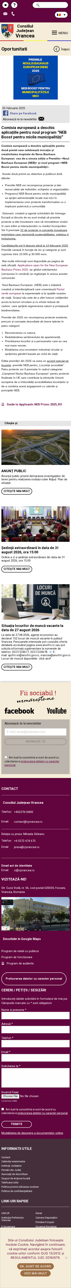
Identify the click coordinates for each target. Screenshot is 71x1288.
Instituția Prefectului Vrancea (12, 1219)
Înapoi (65, 49)
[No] (66, 1258)
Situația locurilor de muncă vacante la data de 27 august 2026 (32, 628)
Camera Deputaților (46, 1217)
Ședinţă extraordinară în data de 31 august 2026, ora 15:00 (30, 550)
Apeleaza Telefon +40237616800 (14, 14)
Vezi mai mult (35, 1273)
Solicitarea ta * (11, 1066)
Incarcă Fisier (10, 1092)
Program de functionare (16, 957)
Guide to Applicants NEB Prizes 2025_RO (34, 404)
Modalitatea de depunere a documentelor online (32, 1133)
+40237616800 (23, 812)
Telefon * (7, 1038)
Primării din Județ (11, 1170)
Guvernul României (46, 1226)
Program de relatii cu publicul (20, 951)
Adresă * (7, 1024)
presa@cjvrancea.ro (26, 847)
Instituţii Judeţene (11, 1165)
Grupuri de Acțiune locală (15, 1178)
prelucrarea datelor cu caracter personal (43, 1113)
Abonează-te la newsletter (20, 119)
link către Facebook (19, 709)
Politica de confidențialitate (16, 1191)
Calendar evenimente (13, 1161)
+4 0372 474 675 (25, 841)
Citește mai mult (17, 491)
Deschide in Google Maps (22, 939)
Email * (5, 1052)
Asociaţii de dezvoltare (14, 1174)
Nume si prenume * (13, 1010)
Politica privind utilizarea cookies (20, 1186)
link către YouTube (56, 709)
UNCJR (5, 1213)
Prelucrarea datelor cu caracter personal (34, 978)
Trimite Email (6, 14)
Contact (5, 1157)
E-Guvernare (8, 1226)
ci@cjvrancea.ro (24, 870)
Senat (39, 1213)
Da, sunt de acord (35, 1266)
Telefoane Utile (9, 1182)
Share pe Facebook (23, 113)
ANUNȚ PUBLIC (13, 471)
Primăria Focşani (45, 1222)
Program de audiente (20, 963)
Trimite (16, 1124)
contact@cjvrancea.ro (28, 821)
